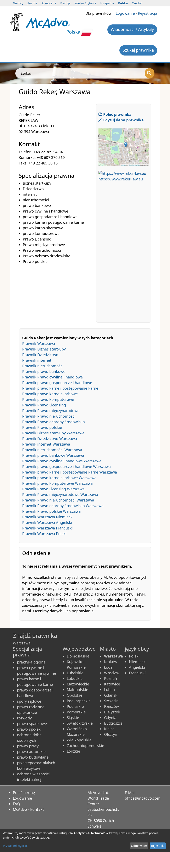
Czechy (137, 3)
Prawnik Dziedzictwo (40, 354)
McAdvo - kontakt (28, 809)
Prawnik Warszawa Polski (44, 533)
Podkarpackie (79, 700)
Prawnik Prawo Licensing (44, 404)
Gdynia (110, 717)
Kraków (110, 661)
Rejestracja (147, 13)
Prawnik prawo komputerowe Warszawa (57, 483)
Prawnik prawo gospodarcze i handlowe (57, 382)
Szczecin (111, 700)
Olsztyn (110, 734)
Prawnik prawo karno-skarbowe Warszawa (59, 477)
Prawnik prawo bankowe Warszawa (53, 455)
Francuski (137, 672)
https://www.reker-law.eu (120, 178)
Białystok (112, 711)
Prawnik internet (36, 360)
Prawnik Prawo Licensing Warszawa (53, 488)
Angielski (137, 667)
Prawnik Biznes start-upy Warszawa (53, 432)
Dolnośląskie (78, 656)
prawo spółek (29, 729)
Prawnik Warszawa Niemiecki (48, 516)
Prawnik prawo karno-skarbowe (50, 393)
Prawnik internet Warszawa (46, 444)
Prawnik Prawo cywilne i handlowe (52, 377)
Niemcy (18, 3)
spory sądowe (29, 701)
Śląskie (73, 717)
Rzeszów (111, 706)
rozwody (24, 717)
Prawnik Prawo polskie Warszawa (51, 511)
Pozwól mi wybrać (15, 846)
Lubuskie (75, 678)
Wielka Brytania (85, 3)
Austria (32, 3)
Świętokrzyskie (80, 723)
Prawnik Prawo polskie (42, 427)
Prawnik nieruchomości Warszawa (52, 449)
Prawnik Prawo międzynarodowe (50, 410)
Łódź (108, 667)
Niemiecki (138, 661)
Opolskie (74, 695)
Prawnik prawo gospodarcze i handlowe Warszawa (66, 466)
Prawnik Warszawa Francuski (47, 528)
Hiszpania (107, 3)
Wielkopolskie (79, 739)
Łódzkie (73, 751)
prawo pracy (28, 745)
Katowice (112, 684)
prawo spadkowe (32, 723)
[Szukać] (149, 73)
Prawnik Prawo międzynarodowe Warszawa (60, 494)
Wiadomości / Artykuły (132, 29)
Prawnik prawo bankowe (43, 371)
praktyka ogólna (31, 662)
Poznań (110, 678)
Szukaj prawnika (138, 50)
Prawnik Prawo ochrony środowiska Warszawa (62, 505)
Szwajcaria (48, 3)
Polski (134, 656)
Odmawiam (139, 846)
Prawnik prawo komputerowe (48, 399)
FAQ (16, 803)
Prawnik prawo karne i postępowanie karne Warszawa (69, 472)
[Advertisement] (57, 294)
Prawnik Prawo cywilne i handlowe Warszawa (61, 460)
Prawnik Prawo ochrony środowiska (53, 421)
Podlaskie (75, 706)
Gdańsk (110, 695)
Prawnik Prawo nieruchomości (48, 416)
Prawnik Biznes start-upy (44, 349)
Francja (65, 3)
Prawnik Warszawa (38, 343)
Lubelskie (75, 672)
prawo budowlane (33, 757)
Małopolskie (77, 689)
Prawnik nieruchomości (42, 365)
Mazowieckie (78, 684)
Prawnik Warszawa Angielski (47, 522)
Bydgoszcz (113, 723)
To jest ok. (157, 846)
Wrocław (111, 672)
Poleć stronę (24, 792)
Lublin (109, 689)
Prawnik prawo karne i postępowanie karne (60, 388)
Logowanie (125, 13)
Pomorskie (76, 711)
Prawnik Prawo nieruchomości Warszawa (58, 500)
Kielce (109, 728)
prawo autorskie (31, 751)
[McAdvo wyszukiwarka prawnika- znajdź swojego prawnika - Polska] (47, 22)
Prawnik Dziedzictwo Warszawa (49, 438)
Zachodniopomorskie (85, 745)
